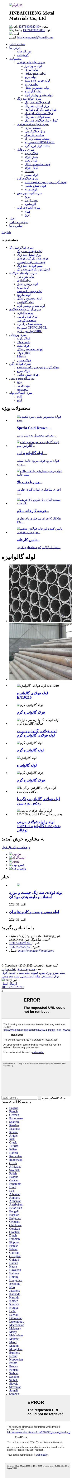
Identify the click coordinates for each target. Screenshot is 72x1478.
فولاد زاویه (31, 153)
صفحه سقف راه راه (37, 138)
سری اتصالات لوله (28, 207)
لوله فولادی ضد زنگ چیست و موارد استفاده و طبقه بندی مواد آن (35, 895)
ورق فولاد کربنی (35, 131)
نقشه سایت (9, 969)
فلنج (27, 211)
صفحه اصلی (17, 44)
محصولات (15, 58)
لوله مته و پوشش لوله (39, 95)
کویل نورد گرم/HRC (37, 146)
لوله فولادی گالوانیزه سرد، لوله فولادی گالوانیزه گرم (37, 733)
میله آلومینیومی (31, 976)
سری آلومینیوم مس (29, 193)
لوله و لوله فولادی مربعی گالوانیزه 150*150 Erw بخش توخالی (39, 826)
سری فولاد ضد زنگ (29, 98)
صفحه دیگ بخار (34, 135)
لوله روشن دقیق (35, 73)
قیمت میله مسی (27, 972)
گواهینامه (23, 55)
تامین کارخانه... (28, 540)
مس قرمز (31, 200)
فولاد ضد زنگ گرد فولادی (40, 109)
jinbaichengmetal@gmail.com (35, 37)
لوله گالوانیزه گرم (30, 750)
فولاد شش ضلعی (35, 185)
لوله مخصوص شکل (37, 87)
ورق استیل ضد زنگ (37, 106)
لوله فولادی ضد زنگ (37, 102)
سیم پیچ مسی (10, 976)
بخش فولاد (31, 156)
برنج (27, 196)
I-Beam (29, 171)
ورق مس (46, 972)
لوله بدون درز (33, 66)
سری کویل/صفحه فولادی (33, 124)
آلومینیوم (30, 204)
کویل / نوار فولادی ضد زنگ (41, 120)
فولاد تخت (31, 160)
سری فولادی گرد (27, 178)
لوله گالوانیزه (33, 91)
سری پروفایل (25, 149)
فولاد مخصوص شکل (37, 164)
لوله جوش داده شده (37, 80)
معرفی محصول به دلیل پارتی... (36, 435)
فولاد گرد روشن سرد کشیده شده (45, 182)
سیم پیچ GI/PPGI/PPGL (40, 142)
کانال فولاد (31, 167)
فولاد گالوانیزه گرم (31, 712)
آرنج (27, 214)
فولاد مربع (31, 189)
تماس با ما (15, 225)
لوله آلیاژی (31, 69)
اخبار (12, 218)
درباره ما (14, 47)
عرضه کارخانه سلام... (33, 511)
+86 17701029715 (13, 987)
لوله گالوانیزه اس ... (32, 453)
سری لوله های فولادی (31, 62)
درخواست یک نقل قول (16, 847)
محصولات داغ (26, 969)
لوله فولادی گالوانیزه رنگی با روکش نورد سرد (38, 801)
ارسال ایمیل (9, 983)
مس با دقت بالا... (29, 482)
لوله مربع (30, 76)
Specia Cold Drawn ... (34, 428)
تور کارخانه (24, 51)
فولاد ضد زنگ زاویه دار (39, 113)
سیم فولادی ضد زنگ (37, 116)
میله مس (59, 972)
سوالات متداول (18, 222)
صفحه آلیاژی (33, 127)
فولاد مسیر (32, 174)
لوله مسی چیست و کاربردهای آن (34, 912)
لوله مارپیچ (31, 84)
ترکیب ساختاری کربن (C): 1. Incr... (38, 547)
